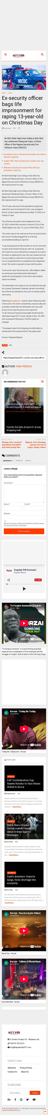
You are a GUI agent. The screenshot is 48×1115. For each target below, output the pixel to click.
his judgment (15, 301)
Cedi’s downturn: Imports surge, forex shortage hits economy (21, 880)
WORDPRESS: (8, 461)
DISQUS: (28, 460)
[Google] (21, 1099)
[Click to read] (24, 398)
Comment (8, 483)
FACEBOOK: (19, 460)
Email (27, 504)
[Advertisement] (24, 27)
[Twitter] (27, 1099)
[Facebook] (15, 1099)
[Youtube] (34, 1099)
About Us (25, 1072)
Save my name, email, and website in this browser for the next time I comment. (24, 524)
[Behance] (9, 1099)
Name (7, 504)
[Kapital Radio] (17, 59)
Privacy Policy (26, 1068)
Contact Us (12, 1072)
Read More (17, 807)
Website (7, 514)
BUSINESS (11, 873)
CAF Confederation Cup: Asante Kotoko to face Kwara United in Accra (23, 783)
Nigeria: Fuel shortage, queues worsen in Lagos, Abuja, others (35, 444)
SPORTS (11, 776)
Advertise (12, 1068)
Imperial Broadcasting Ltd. (11, 1110)
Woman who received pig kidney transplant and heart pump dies (11, 444)
